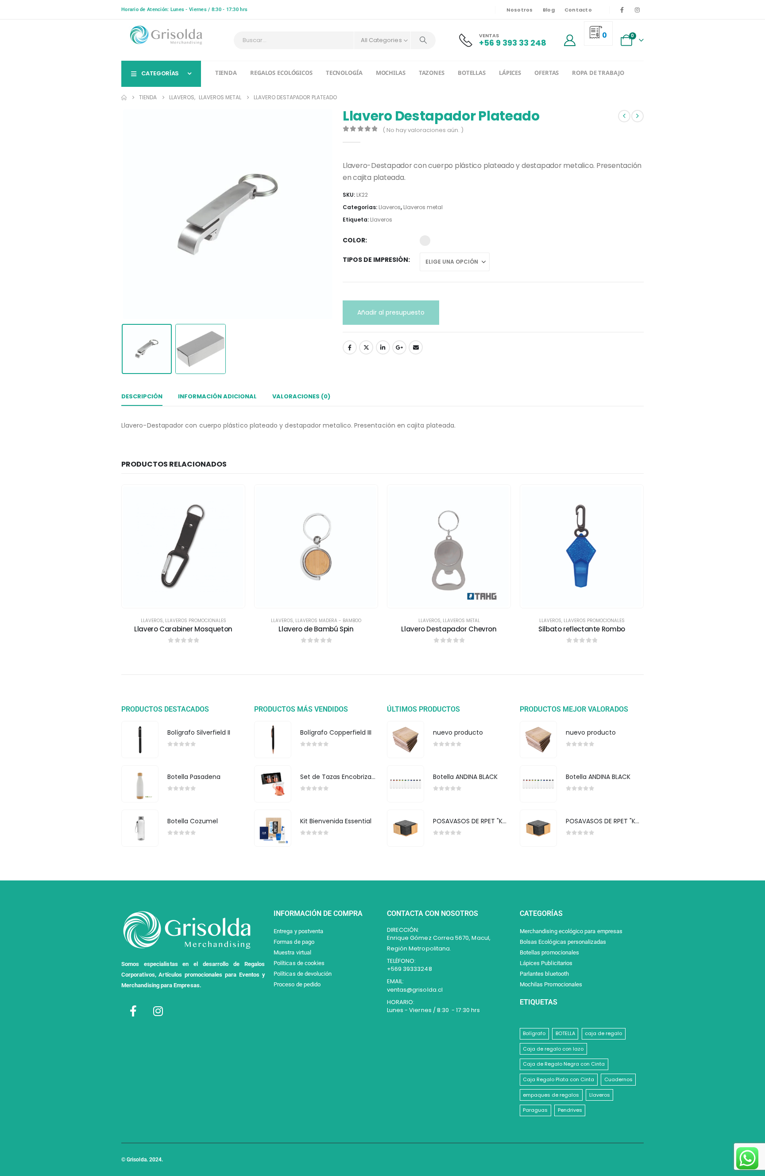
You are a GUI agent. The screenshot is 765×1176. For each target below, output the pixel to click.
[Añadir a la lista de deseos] (231, 498)
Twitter (366, 347)
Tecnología (344, 73)
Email (416, 347)
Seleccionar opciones (190, 599)
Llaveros (390, 207)
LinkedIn (383, 347)
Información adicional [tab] (217, 396)
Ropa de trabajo (598, 73)
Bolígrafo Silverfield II (198, 732)
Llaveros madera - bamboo (328, 620)
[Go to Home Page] (124, 97)
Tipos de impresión (375, 259)
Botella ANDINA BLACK (465, 776)
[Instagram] (637, 10)
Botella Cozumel (192, 821)
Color (354, 240)
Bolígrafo (534, 1033)
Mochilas (391, 73)
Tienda (226, 73)
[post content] (183, 546)
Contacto (578, 9)
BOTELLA (565, 1033)
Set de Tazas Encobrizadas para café (357, 776)
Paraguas (535, 1110)
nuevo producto (458, 732)
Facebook (350, 347)
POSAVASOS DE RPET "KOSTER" (478, 821)
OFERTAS (546, 73)
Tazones (431, 73)
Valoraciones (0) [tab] (301, 396)
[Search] (423, 40)
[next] (637, 116)
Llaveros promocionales (195, 620)
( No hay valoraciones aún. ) (423, 130)
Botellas (472, 73)
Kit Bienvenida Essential (335, 821)
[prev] (624, 116)
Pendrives (570, 1110)
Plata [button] (425, 240)
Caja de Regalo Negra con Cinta (564, 1063)
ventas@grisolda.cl (415, 989)
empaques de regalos (551, 1094)
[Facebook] (622, 10)
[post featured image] (139, 739)
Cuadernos (618, 1079)
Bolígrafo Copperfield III (335, 732)
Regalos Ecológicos (281, 73)
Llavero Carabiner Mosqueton (183, 629)
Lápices (510, 73)
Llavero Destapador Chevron (448, 629)
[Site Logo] (165, 35)
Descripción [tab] (141, 396)
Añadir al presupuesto (391, 312)
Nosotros (519, 9)
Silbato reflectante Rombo (581, 629)
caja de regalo (603, 1033)
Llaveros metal (423, 207)
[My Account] (570, 40)
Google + (399, 347)
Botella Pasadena (193, 776)
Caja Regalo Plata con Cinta (558, 1079)
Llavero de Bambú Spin (315, 629)
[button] (123, 214)
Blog (549, 9)
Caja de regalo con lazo (553, 1048)
